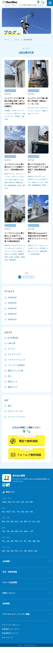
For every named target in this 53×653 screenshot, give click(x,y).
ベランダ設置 (17, 251)
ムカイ (10, 113)
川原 (19, 185)
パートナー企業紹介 (16, 365)
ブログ (16, 40)
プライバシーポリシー (11, 625)
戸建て (18, 116)
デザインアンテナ (15, 411)
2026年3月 (12, 314)
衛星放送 (13, 260)
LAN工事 (11, 343)
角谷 (44, 185)
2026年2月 (12, 319)
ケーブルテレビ (13, 177)
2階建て (8, 110)
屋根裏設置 (12, 185)
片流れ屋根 (35, 254)
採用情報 (6, 603)
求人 (10, 376)
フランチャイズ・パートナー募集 (16, 614)
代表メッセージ (9, 593)
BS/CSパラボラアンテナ (37, 176)
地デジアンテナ (38, 182)
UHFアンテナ (10, 174)
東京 (10, 406)
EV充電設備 (13, 338)
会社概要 (6, 561)
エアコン (11, 349)
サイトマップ (7, 637)
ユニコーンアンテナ (16, 417)
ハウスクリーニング (16, 360)
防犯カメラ (12, 381)
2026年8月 (12, 297)
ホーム (7, 40)
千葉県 (43, 248)
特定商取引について (10, 633)
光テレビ (18, 113)
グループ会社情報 (10, 582)
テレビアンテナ (10, 90)
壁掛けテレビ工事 (15, 370)
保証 (44, 111)
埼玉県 (12, 182)
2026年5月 (12, 303)
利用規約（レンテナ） (11, 629)
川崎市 (17, 257)
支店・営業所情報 (10, 572)
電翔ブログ (12, 387)
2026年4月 (12, 308)
